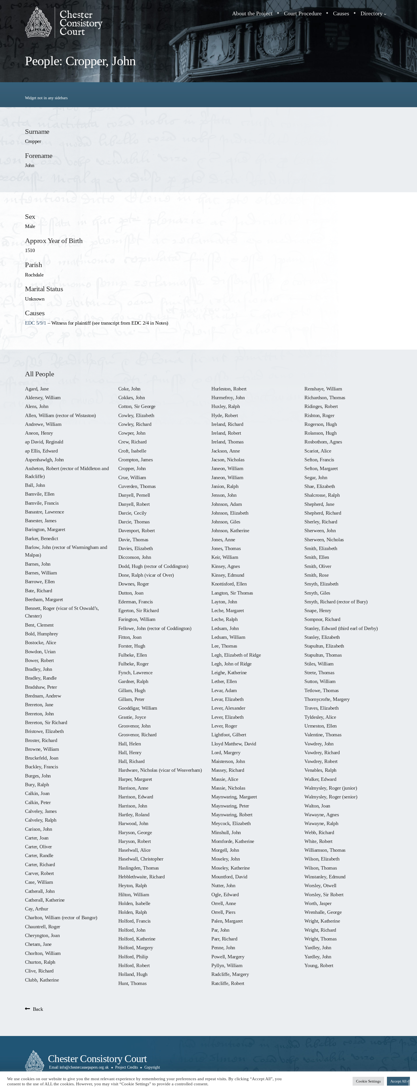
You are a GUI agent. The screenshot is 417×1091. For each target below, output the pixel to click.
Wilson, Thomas (320, 868)
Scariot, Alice (317, 451)
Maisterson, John (228, 761)
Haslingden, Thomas (138, 868)
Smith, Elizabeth (320, 548)
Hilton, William (133, 894)
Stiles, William (319, 664)
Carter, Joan (37, 838)
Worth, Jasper (317, 903)
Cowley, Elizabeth (136, 415)
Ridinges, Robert (321, 406)
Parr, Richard (224, 939)
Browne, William (42, 749)
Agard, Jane (37, 389)
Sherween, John (320, 530)
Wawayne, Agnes (321, 814)
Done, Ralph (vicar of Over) (146, 575)
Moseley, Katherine (230, 868)
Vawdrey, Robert (321, 761)
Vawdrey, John (318, 744)
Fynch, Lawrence (135, 672)
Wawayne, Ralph (321, 823)
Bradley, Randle (41, 678)
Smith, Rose (316, 575)
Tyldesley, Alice (320, 717)
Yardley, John (317, 947)
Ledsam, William (228, 637)
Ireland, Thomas (227, 442)
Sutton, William (320, 681)
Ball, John (35, 485)
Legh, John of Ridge (231, 664)
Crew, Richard (132, 442)
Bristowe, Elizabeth (44, 731)
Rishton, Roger (319, 415)
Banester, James (40, 520)
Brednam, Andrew (43, 696)
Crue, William (132, 477)
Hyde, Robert (224, 415)
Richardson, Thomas (324, 397)
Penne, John (223, 947)
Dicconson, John (134, 557)
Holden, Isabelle (134, 903)
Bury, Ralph (37, 784)
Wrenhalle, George (323, 912)
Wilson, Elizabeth (321, 859)
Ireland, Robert (226, 433)
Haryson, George (135, 832)
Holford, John (132, 930)
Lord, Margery (225, 752)
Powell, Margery (228, 956)
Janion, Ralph (224, 486)
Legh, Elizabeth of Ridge (236, 655)
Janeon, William (227, 468)
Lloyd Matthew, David (233, 744)
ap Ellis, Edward (41, 451)
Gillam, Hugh (132, 690)
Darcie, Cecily (132, 513)
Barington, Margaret (45, 529)
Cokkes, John (131, 397)
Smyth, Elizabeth (321, 584)
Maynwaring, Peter (230, 806)
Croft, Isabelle (132, 451)
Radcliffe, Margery (230, 974)
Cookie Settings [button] (368, 1081)
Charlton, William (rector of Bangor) (61, 917)
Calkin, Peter (37, 802)
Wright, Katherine (322, 921)
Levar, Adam (224, 690)
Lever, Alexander (228, 708)
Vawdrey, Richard (322, 752)
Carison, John (38, 829)
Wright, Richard (320, 930)
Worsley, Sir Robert (323, 894)
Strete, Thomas (319, 672)
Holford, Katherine (136, 939)
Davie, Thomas (133, 539)
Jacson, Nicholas (227, 459)
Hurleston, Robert (229, 389)
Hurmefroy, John (228, 397)
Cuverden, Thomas (137, 486)
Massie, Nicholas (228, 788)
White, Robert (318, 841)
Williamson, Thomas (324, 850)
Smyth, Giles (317, 593)
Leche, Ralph (224, 619)
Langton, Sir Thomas (232, 593)
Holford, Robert (134, 965)
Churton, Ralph (40, 962)
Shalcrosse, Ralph (322, 495)
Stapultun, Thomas (323, 655)
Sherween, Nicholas (324, 539)
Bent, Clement (39, 625)
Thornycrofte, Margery (326, 699)
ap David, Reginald (44, 442)
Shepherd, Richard (322, 513)
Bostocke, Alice (40, 642)
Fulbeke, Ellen (132, 655)
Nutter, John (223, 885)
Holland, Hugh (133, 974)
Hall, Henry (130, 752)
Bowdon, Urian (40, 651)
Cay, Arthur (36, 909)
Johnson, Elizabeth (229, 513)
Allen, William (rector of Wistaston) (60, 415)
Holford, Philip (133, 956)
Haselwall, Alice (134, 850)
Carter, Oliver (38, 846)
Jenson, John (224, 495)
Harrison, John (132, 806)
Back (38, 1009)
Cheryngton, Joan (42, 935)
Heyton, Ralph (132, 885)
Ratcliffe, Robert (227, 983)
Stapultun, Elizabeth (324, 646)
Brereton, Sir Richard (46, 722)
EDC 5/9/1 (35, 323)
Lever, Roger (224, 726)
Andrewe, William (43, 424)
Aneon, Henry (39, 433)
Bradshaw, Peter (41, 687)
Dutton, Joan (131, 593)
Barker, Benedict (41, 538)
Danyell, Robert (134, 504)
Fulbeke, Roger (133, 664)
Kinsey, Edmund (227, 575)
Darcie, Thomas (134, 522)
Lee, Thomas (224, 646)
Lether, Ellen (224, 681)
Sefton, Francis (319, 459)
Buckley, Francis (41, 766)
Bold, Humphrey (41, 634)
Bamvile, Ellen (39, 494)
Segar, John (315, 477)
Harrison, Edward (135, 797)
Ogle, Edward (225, 894)
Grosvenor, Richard (137, 734)
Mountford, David (229, 876)
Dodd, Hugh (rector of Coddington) (153, 566)
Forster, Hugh (131, 646)
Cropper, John (132, 468)
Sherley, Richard (320, 522)
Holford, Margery (135, 947)
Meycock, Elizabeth (230, 823)
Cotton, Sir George (136, 406)
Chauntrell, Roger (42, 926)
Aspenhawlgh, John (44, 459)
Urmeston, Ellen (320, 726)
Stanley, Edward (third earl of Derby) (341, 628)
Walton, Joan (317, 806)
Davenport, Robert (136, 530)
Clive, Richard (39, 971)
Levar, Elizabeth (227, 699)
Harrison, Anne (133, 788)
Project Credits (126, 1067)
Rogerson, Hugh (320, 424)
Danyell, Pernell (134, 495)
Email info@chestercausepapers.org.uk (79, 1067)
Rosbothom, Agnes (323, 442)
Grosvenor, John (134, 726)
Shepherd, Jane (319, 504)
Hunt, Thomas (132, 983)
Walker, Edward (320, 779)
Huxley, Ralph (225, 406)
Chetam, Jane (38, 944)
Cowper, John (132, 433)
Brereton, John (39, 713)
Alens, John (36, 406)
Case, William (39, 882)
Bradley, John (38, 669)
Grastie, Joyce (132, 717)
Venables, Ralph (320, 770)
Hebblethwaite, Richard (141, 876)
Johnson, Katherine (230, 530)
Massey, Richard (227, 770)
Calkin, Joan (37, 793)
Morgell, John (225, 850)
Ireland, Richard (227, 424)
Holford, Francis (134, 921)
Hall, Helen (129, 744)
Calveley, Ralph (40, 820)
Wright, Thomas (320, 939)
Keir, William (224, 557)
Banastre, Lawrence (44, 512)
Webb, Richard (319, 832)
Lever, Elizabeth (227, 717)
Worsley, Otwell (320, 885)
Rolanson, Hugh (320, 433)
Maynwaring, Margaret (234, 797)
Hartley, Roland (133, 814)
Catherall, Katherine (45, 900)
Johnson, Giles (225, 522)
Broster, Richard (41, 740)
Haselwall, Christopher (140, 859)
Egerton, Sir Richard (138, 610)
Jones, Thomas (226, 548)
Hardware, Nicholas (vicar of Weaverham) (160, 770)
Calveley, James (41, 811)
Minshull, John (226, 832)
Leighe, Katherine (229, 672)
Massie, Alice (224, 779)
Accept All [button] (398, 1081)
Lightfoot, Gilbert (228, 734)
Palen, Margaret (227, 921)
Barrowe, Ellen (40, 581)
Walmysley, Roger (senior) (330, 797)
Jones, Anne (223, 539)
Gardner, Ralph (133, 681)
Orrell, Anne (223, 903)
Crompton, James (135, 459)
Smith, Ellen (316, 557)
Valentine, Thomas (322, 734)
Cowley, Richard (134, 424)
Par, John (220, 930)
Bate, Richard (38, 590)
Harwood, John (133, 823)
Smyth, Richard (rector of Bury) (336, 601)
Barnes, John (37, 564)
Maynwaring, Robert (231, 814)
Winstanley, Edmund (324, 876)
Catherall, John (40, 891)
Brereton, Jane (39, 704)
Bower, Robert (39, 660)
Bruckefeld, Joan (41, 758)
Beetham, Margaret (44, 599)
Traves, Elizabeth (321, 708)
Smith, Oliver (317, 566)
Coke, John (129, 389)
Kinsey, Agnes (225, 566)
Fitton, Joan (130, 637)
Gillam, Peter (131, 699)
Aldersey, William (43, 397)
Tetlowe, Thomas (321, 690)
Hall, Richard (131, 761)
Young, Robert (318, 965)
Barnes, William (41, 573)
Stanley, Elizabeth (322, 637)
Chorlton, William (43, 953)
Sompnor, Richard (322, 619)
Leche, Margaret (227, 610)
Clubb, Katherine (42, 980)
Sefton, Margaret (321, 468)
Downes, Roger (133, 584)
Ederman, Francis (135, 601)
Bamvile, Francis (41, 503)
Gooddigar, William (137, 708)
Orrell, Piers (223, 912)
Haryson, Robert (134, 841)
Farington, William (136, 619)
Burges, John (38, 776)
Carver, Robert (39, 873)
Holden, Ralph (132, 912)
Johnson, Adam (226, 504)
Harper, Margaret (135, 779)
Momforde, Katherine (232, 841)
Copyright (152, 1067)
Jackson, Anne (225, 451)
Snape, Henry (317, 610)
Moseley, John (225, 859)
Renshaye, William (323, 389)
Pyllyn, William (227, 965)
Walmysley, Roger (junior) (330, 788)
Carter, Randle (39, 855)
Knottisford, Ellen (229, 584)
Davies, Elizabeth (135, 548)
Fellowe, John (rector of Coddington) (154, 628)
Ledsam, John (225, 628)
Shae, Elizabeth (319, 486)
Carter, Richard (40, 864)
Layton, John (224, 601)
